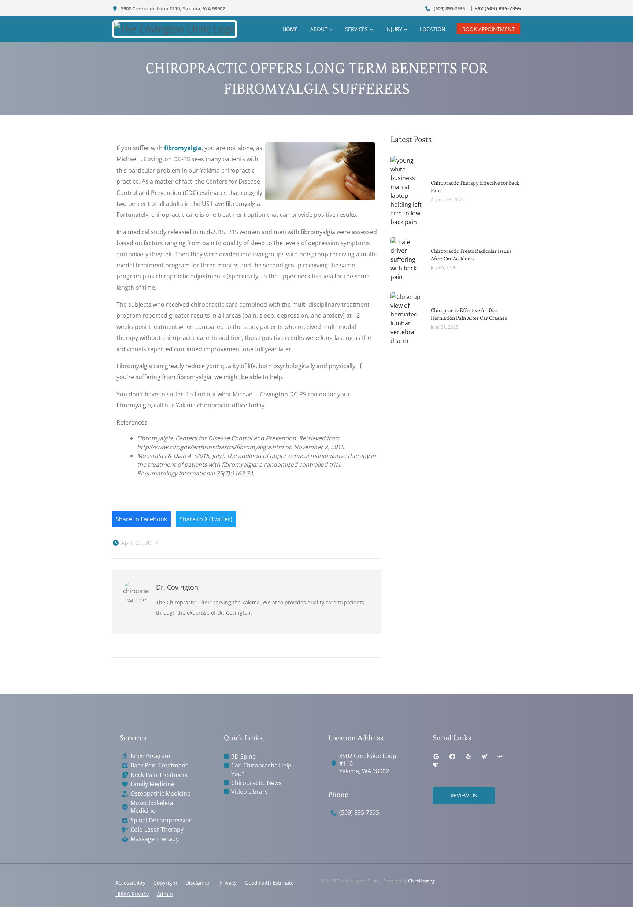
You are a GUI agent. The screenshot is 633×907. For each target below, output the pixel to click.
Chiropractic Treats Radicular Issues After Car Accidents (471, 255)
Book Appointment (488, 29)
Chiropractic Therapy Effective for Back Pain (475, 186)
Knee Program (150, 756)
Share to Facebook (141, 519)
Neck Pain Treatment (159, 775)
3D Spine (243, 756)
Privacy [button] (228, 882)
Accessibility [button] (130, 882)
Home (290, 29)
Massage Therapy (154, 839)
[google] (436, 756)
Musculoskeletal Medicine (152, 807)
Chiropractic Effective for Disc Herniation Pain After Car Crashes (469, 314)
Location (432, 29)
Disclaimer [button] (198, 882)
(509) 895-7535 (449, 8)
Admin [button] (165, 894)
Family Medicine (152, 784)
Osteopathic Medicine (160, 793)
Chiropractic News (256, 783)
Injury (393, 29)
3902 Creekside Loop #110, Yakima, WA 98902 (172, 8)
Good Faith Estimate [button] (269, 882)
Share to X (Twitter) (205, 519)
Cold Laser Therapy (157, 829)
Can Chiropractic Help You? (261, 769)
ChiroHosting (421, 881)
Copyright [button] (165, 882)
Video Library (249, 792)
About (318, 29)
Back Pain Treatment (159, 765)
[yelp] (468, 756)
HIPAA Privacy (132, 894)
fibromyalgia (182, 148)
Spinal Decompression (161, 820)
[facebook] (452, 756)
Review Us (464, 795)
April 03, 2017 (138, 543)
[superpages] (500, 756)
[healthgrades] (435, 765)
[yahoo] (484, 756)
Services (356, 29)
